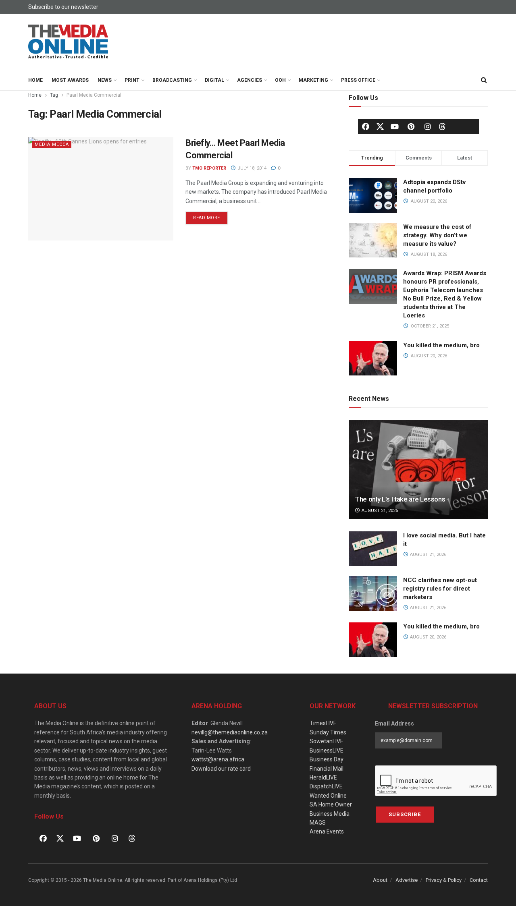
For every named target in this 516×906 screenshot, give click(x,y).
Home (35, 80)
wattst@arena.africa (217, 759)
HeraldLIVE (323, 777)
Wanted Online (328, 795)
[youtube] (394, 126)
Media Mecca (52, 144)
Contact (479, 880)
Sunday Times (328, 732)
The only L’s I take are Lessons (400, 499)
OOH (280, 80)
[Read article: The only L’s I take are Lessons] (418, 469)
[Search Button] (484, 80)
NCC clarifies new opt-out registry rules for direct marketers (440, 588)
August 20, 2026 (427, 637)
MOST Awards (70, 80)
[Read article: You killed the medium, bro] (373, 639)
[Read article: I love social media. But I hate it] (373, 548)
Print (132, 80)
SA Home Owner (331, 804)
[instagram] (427, 126)
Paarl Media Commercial (94, 95)
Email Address (394, 723)
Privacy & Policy (444, 880)
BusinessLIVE (326, 750)
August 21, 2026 (379, 510)
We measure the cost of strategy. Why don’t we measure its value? (437, 235)
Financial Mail (326, 768)
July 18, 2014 (251, 168)
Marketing (313, 80)
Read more (210, 215)
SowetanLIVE (326, 741)
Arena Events (327, 831)
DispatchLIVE (326, 786)
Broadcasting (172, 80)
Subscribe (405, 814)
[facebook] (365, 126)
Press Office (358, 80)
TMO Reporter (209, 168)
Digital (214, 80)
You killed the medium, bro (441, 345)
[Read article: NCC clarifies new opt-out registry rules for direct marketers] (373, 593)
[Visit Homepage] (68, 42)
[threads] (442, 126)
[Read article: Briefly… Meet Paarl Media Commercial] (100, 188)
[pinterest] (411, 126)
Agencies (249, 80)
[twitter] (380, 126)
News (105, 80)
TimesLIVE (323, 723)
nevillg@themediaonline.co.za (229, 732)
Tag (54, 95)
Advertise (406, 880)
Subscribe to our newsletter (63, 7)
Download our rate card (221, 768)
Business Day (326, 759)
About (380, 880)
